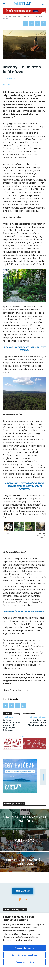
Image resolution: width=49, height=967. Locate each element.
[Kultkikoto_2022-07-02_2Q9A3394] (24, 840)
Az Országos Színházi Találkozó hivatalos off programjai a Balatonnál (12, 725)
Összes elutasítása (24, 962)
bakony (17, 713)
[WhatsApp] (43, 23)
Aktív (15, 16)
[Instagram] (26, 899)
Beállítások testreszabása (24, 955)
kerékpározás (29, 713)
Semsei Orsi (15, 699)
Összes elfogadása (24, 948)
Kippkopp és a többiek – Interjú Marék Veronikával (37, 722)
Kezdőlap (7, 16)
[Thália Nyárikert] (24, 819)
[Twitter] (31, 23)
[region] (24, 940)
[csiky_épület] (24, 862)
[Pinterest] (37, 23)
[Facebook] (25, 23)
